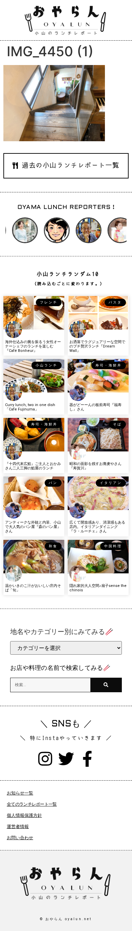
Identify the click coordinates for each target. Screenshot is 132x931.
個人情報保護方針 (24, 815)
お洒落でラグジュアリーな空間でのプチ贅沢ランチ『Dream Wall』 (97, 346)
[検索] (106, 685)
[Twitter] (66, 759)
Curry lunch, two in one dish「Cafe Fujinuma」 (30, 407)
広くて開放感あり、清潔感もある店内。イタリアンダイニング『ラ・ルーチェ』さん (97, 526)
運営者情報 (18, 826)
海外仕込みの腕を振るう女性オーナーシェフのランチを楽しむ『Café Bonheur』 (33, 346)
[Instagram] (45, 759)
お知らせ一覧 (20, 793)
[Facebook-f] (87, 759)
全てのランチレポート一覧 (32, 804)
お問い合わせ (20, 837)
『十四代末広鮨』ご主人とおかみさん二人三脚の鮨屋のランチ (33, 466)
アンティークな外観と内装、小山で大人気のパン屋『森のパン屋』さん (33, 526)
